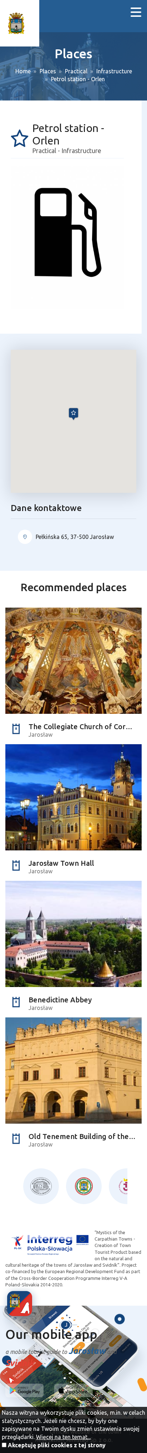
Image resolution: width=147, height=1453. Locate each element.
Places (48, 71)
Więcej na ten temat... (63, 1437)
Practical (76, 71)
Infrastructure (114, 71)
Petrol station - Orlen (78, 79)
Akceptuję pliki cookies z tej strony (57, 1445)
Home (23, 71)
